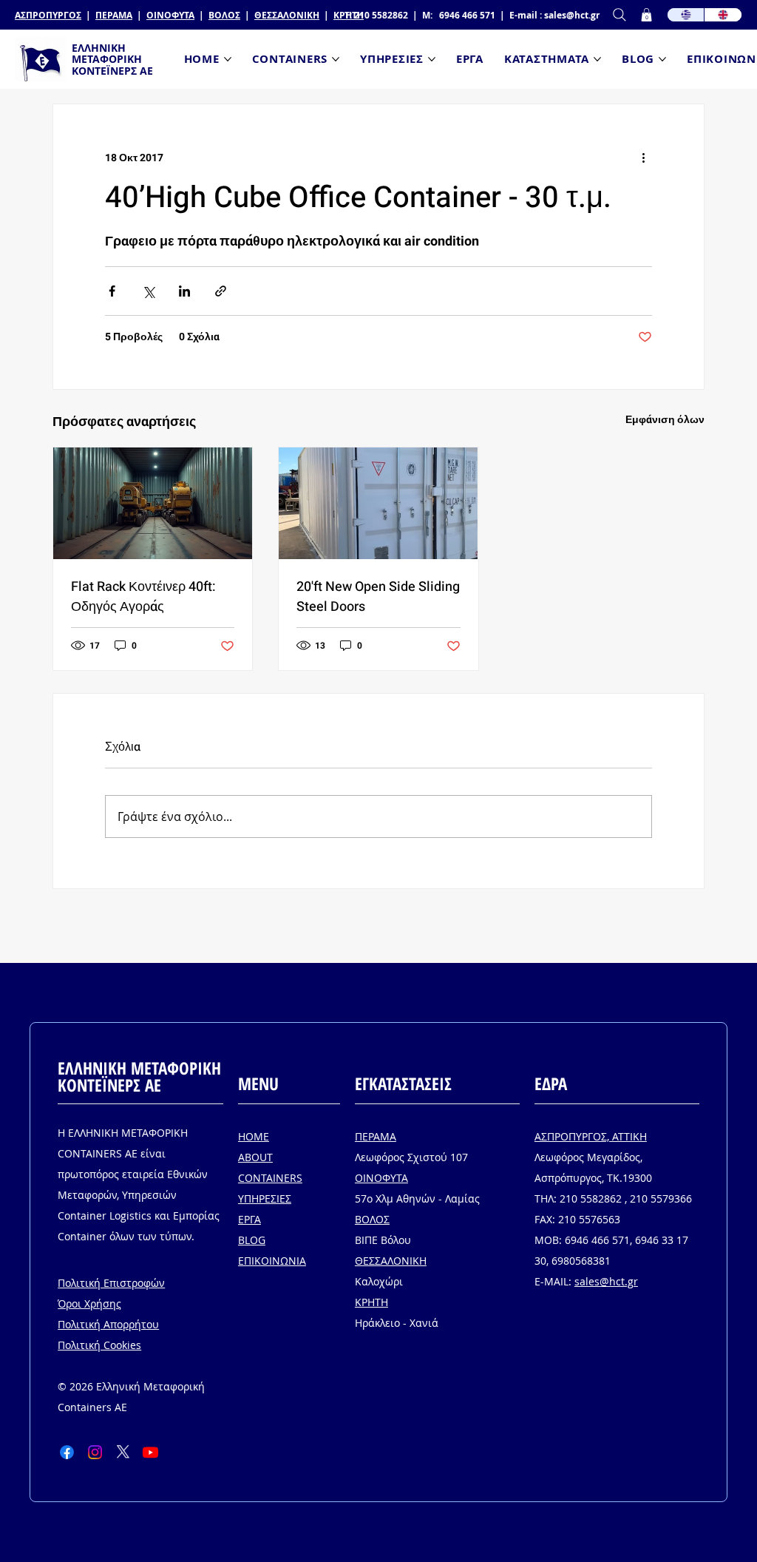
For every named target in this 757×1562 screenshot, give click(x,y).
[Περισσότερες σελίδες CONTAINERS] (335, 59)
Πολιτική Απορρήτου (108, 1324)
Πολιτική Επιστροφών (111, 1283)
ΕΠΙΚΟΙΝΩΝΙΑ (272, 1261)
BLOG (251, 1240)
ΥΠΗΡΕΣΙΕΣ (264, 1198)
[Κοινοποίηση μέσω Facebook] (112, 291)
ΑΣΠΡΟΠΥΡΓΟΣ (48, 15)
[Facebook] (67, 1452)
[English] (722, 15)
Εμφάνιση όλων (665, 419)
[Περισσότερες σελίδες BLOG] (662, 59)
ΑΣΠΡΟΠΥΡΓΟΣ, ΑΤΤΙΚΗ (590, 1136)
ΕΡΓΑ (249, 1219)
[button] (646, 14)
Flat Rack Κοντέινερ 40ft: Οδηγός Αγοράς (143, 597)
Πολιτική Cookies (99, 1345)
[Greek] (686, 15)
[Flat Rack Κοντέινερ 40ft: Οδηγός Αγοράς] (152, 503)
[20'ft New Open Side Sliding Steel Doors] (378, 503)
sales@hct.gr (572, 15)
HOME (253, 1136)
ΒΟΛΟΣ (224, 15)
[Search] (619, 15)
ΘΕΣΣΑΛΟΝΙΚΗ (286, 15)
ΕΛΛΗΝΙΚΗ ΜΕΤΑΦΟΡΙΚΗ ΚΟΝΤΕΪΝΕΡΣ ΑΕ (112, 59)
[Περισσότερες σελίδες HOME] (227, 59)
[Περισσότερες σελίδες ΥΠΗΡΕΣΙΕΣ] (431, 59)
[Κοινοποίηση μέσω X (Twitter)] (148, 291)
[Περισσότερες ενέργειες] (643, 157)
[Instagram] (95, 1452)
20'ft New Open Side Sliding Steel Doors (378, 597)
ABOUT (255, 1157)
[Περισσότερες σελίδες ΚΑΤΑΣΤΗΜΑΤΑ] (597, 59)
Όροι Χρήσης (89, 1303)
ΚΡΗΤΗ (371, 1302)
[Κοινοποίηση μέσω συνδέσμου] (221, 291)
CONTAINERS (270, 1178)
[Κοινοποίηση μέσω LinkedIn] (184, 291)
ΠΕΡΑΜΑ (113, 15)
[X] (123, 1452)
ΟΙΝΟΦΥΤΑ (170, 15)
